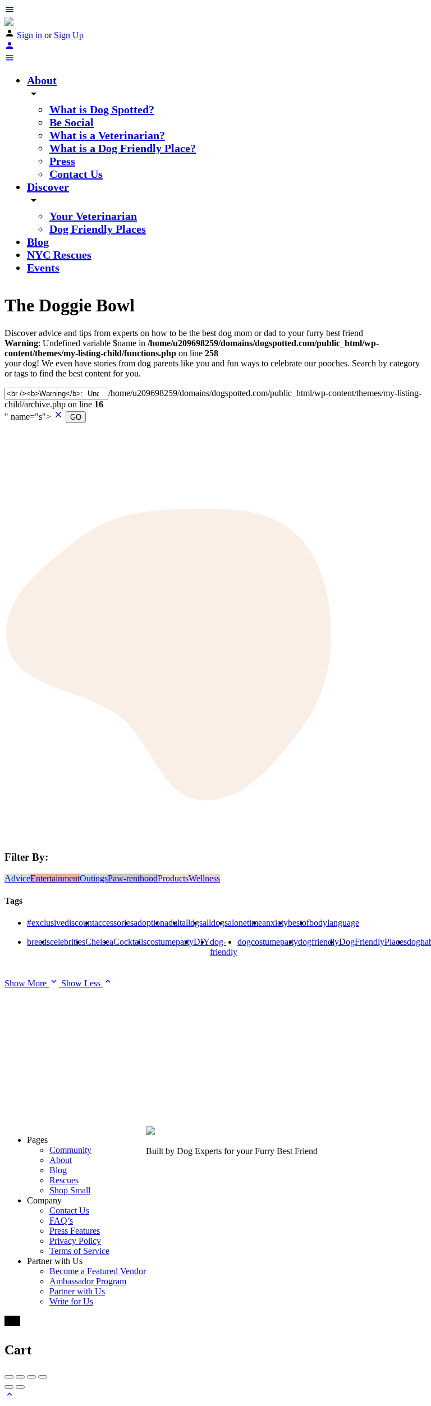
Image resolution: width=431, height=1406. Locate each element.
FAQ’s (61, 1220)
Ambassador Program (87, 1281)
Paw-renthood (133, 878)
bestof (298, 922)
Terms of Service (79, 1251)
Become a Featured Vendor (97, 1271)
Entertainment (55, 878)
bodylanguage (334, 922)
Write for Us (71, 1301)
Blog (38, 242)
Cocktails (129, 941)
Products (173, 878)
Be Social (71, 122)
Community (70, 1150)
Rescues (64, 1180)
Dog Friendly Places (97, 229)
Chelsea (99, 941)
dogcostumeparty (267, 941)
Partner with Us (77, 1291)
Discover (48, 187)
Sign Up (69, 35)
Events (43, 267)
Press (62, 161)
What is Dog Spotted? (101, 109)
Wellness (204, 878)
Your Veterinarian (93, 216)
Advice (17, 878)
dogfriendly (318, 941)
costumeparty (170, 941)
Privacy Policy (75, 1241)
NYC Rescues (59, 255)
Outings (94, 878)
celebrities (67, 941)
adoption (149, 922)
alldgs (192, 922)
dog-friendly (223, 947)
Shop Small (69, 1190)
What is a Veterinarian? (107, 135)
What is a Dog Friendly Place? (122, 148)
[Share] (20, 1377)
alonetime (245, 922)
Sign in (30, 35)
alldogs (215, 922)
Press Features (74, 1230)
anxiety (275, 922)
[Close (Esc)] (8, 1377)
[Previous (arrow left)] (8, 1387)
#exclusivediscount (60, 922)
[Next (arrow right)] (20, 1387)
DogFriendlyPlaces (373, 941)
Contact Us (76, 174)
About (42, 80)
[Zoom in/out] (42, 1377)
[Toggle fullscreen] (31, 1377)
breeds (38, 941)
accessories (114, 922)
